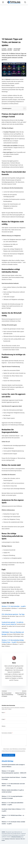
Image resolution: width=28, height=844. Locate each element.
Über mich (23, 838)
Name (3, 712)
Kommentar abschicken (8, 755)
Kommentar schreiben (7, 733)
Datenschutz (12, 838)
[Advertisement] (14, 19)
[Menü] (3, 2)
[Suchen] (25, 2)
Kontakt (3, 840)
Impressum (18, 838)
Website (3, 726)
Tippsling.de (7, 838)
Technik (4, 48)
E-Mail (3, 719)
